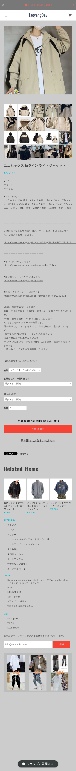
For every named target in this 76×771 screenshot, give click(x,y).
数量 (6, 408)
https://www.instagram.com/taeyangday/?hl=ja (30, 265)
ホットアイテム (15, 559)
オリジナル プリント (18, 568)
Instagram (12, 618)
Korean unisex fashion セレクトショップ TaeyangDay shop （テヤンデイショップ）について (37, 581)
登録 (62, 644)
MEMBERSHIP (14, 592)
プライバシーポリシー (18, 601)
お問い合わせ (13, 596)
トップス (12, 524)
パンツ (10, 529)
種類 (6, 370)
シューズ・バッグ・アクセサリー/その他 (28, 539)
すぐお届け (13, 549)
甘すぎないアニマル (17, 564)
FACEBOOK (13, 628)
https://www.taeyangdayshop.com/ (23, 280)
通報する (24, 454)
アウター (12, 534)
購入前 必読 (10, 394)
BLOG (10, 587)
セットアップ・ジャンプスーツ (23, 544)
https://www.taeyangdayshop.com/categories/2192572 (35, 296)
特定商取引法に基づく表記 (20, 606)
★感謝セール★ (15, 554)
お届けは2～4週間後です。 (18, 378)
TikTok (10, 623)
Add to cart (38, 429)
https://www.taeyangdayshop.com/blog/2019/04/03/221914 (38, 242)
